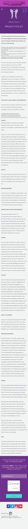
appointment (6, 216)
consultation (14, 216)
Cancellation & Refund (6, 516)
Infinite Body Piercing (20, 385)
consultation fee (17, 86)
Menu (2, 9)
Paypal (14, 390)
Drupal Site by (4, 513)
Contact (26, 11)
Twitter (12, 506)
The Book (23, 9)
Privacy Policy (15, 516)
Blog (23, 11)
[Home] (14, 14)
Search (26, 9)
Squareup (20, 390)
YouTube (20, 506)
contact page (14, 109)
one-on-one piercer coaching (15, 5)
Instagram (16, 506)
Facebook (8, 506)
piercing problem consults (17, 4)
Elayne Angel (6, 219)
